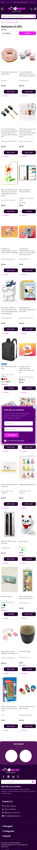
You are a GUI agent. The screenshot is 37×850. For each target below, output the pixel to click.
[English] (20, 198)
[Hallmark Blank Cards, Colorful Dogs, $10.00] (27, 404)
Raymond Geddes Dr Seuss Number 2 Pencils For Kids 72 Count (9, 704)
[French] (25, 198)
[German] (22, 198)
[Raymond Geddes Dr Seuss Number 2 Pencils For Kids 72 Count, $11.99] (9, 685)
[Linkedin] (8, 822)
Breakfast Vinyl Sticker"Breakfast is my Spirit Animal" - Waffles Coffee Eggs (9, 246)
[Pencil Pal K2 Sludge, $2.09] (27, 629)
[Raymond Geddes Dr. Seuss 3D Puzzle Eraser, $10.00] (27, 685)
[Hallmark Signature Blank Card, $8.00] (27, 462)
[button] (35, 407)
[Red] (4, 375)
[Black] (2, 375)
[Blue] (22, 545)
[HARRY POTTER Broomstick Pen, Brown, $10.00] (9, 519)
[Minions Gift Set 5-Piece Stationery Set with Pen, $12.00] (27, 574)
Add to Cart (11, 87)
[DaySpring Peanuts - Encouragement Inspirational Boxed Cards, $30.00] (27, 286)
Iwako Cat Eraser (23, 537)
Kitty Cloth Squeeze (6, 592)
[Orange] (7, 375)
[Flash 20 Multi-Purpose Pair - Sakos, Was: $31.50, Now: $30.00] (9, 345)
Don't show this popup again (15, 440)
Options (29, 207)
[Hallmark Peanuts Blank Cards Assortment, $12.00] (9, 462)
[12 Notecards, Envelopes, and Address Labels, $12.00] (9, 50)
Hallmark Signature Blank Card (27, 480)
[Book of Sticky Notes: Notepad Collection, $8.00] (27, 168)
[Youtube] (13, 822)
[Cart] (35, 9)
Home (3, 22)
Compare (6, 91)
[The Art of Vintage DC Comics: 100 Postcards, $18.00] (27, 742)
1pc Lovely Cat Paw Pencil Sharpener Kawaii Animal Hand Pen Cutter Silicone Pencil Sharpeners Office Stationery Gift (9, 128)
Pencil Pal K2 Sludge (24, 647)
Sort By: (4, 29)
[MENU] (2, 9)
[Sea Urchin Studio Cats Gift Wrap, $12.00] (9, 742)
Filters (27, 33)
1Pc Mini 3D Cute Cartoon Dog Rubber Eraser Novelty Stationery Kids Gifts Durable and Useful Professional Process (27, 128)
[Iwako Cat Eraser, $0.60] (27, 519)
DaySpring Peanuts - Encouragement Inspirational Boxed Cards (27, 305)
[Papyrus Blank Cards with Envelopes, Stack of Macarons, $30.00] (9, 629)
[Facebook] (3, 822)
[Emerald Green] (2, 600)
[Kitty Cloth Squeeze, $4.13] (9, 574)
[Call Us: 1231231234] (31, 9)
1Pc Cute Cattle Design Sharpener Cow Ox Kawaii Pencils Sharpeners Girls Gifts (27, 69)
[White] (20, 545)
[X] (18, 822)
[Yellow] (25, 545)
